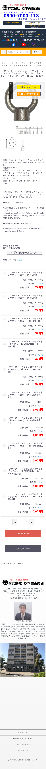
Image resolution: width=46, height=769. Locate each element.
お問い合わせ (23, 750)
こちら (19, 259)
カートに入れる (23, 533)
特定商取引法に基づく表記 (23, 738)
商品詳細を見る (29, 94)
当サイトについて (23, 732)
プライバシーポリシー (23, 744)
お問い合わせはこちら (24, 252)
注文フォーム (29, 86)
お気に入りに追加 (23, 549)
